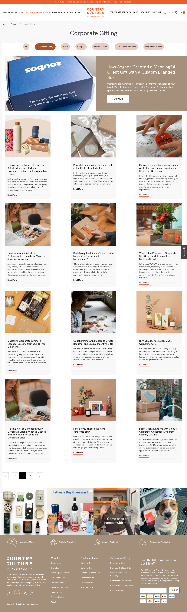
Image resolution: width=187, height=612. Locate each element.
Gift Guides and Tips (126, 46)
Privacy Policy (57, 597)
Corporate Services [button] (120, 12)
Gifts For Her (86, 563)
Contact (157, 12)
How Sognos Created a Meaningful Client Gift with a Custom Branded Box (141, 72)
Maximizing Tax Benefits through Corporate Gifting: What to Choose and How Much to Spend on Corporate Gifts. (27, 433)
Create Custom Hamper (32, 12)
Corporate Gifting (45, 46)
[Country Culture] (95, 12)
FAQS (53, 602)
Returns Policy (57, 582)
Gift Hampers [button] (10, 12)
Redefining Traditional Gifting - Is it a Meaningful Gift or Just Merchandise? (93, 256)
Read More (118, 99)
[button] (165, 12)
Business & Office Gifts (120, 568)
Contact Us (56, 563)
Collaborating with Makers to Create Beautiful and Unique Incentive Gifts (93, 342)
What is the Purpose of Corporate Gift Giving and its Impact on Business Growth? (157, 256)
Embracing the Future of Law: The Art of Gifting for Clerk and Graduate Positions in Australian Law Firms (28, 169)
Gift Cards (76, 12)
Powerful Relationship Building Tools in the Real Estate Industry (93, 166)
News (65, 46)
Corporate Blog (117, 590)
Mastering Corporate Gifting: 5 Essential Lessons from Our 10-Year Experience (27, 343)
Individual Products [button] (57, 12)
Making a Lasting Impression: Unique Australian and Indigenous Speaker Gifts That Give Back (159, 167)
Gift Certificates (58, 577)
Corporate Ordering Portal (122, 585)
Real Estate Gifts (117, 563)
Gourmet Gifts (87, 582)
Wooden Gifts (87, 587)
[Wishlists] (177, 12)
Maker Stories (100, 46)
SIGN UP (174, 590)
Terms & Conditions (60, 587)
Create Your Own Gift (90, 573)
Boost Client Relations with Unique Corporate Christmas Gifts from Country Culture (158, 431)
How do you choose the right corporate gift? (89, 430)
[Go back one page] (5, 475)
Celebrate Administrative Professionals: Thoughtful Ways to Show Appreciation (26, 256)
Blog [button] (135, 12)
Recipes (81, 46)
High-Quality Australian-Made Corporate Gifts (155, 342)
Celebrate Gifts (88, 577)
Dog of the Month (153, 46)
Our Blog (55, 568)
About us (145, 12)
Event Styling (57, 592)
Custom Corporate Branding (118, 574)
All (26, 46)
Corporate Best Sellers (120, 580)
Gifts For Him (86, 568)
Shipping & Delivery (60, 573)
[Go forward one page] (40, 475)
